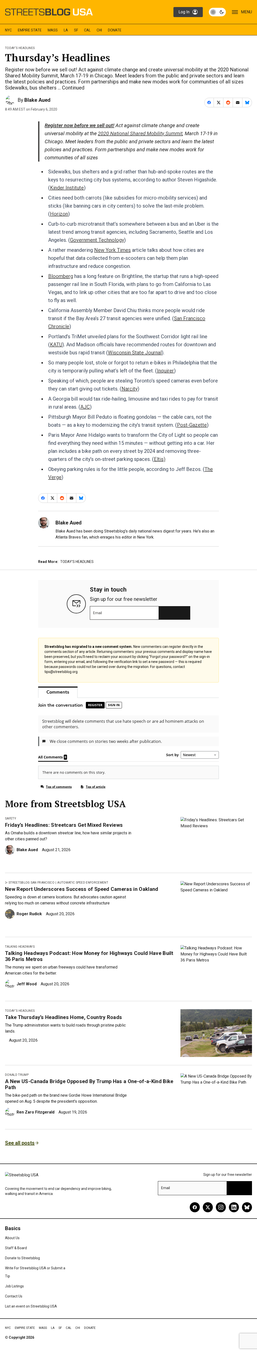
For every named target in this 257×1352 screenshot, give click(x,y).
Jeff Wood (27, 984)
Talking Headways (20, 946)
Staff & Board (16, 1248)
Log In (183, 12)
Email (97, 613)
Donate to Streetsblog (22, 1258)
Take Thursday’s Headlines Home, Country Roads (63, 1017)
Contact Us (13, 1296)
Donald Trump (17, 1074)
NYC (8, 30)
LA (66, 30)
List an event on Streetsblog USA (31, 1306)
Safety (10, 818)
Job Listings (14, 1286)
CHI (99, 30)
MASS (53, 30)
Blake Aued (37, 100)
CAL (87, 30)
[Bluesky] (247, 1207)
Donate (114, 30)
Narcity (129, 389)
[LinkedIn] (234, 1207)
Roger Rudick (29, 913)
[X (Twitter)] (208, 1207)
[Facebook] (195, 1207)
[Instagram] (221, 1207)
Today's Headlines (20, 48)
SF (76, 30)
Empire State (30, 30)
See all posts (20, 1143)
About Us (12, 1238)
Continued (73, 88)
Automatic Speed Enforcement (82, 882)
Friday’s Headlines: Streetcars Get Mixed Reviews (64, 825)
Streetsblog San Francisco (31, 882)
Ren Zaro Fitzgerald (35, 1112)
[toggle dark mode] (217, 12)
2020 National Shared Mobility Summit (140, 133)
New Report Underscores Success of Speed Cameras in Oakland (81, 889)
